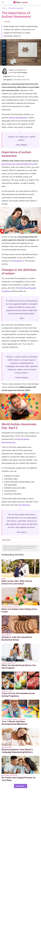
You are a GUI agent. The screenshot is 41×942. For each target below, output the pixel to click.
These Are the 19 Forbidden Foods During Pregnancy (18, 694)
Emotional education (9, 775)
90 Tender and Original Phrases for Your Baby (19, 778)
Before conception (8, 663)
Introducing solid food (10, 607)
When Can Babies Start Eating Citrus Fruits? (19, 610)
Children (4, 8)
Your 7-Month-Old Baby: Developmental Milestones (14, 722)
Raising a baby (7, 747)
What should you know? (16, 8)
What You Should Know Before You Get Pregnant (19, 666)
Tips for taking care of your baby (14, 719)
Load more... (20, 786)
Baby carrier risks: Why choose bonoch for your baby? (17, 582)
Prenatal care (7, 691)
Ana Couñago (22, 72)
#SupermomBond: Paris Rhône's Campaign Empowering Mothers (17, 750)
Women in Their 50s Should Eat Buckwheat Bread (17, 638)
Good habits (6, 635)
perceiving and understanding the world (19, 164)
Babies (4, 579)
